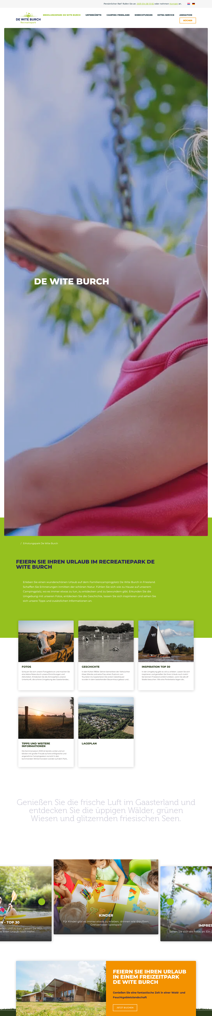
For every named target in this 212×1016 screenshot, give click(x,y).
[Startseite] (17, 543)
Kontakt (174, 3)
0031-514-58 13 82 (145, 3)
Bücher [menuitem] (187, 20)
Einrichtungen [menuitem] (144, 15)
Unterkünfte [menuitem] (94, 15)
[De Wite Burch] (28, 18)
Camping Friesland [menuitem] (118, 15)
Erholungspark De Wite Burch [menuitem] (62, 15)
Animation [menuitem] (186, 15)
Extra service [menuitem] (166, 15)
